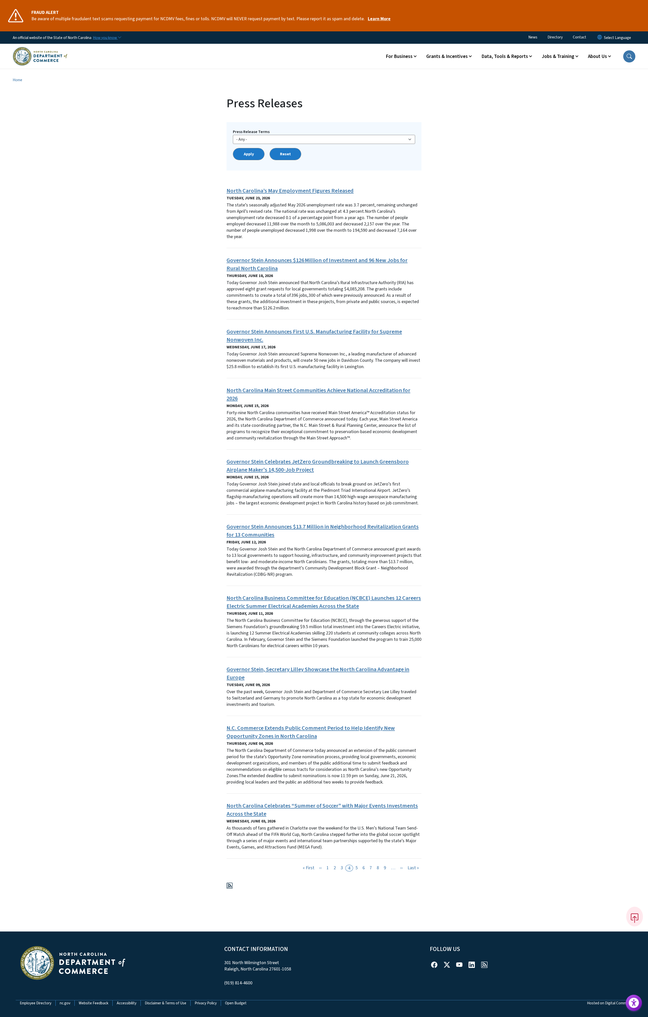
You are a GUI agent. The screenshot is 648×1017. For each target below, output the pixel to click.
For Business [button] (399, 56)
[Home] (40, 50)
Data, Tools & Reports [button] (504, 56)
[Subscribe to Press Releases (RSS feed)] (230, 886)
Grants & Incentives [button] (447, 56)
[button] (629, 56)
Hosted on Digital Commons (609, 1003)
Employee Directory (35, 1003)
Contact (579, 37)
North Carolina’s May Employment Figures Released (290, 191)
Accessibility (126, 1003)
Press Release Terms (251, 132)
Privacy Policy (206, 1003)
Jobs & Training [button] (558, 56)
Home (17, 80)
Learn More (379, 19)
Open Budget (236, 1003)
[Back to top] (634, 916)
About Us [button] (597, 56)
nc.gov (65, 1003)
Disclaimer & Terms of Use (165, 1003)
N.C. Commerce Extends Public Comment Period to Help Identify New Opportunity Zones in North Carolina (311, 732)
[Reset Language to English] (599, 37)
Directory (555, 37)
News (532, 37)
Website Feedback (93, 1003)
